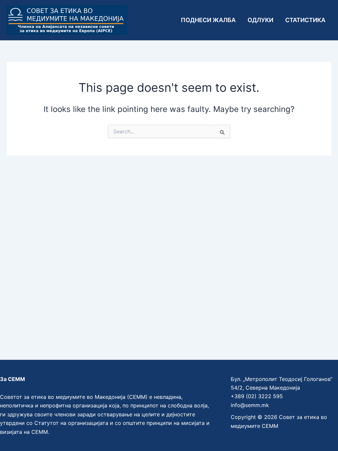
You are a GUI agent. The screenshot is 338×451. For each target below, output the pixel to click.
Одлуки (260, 20)
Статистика (305, 20)
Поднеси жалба (208, 20)
